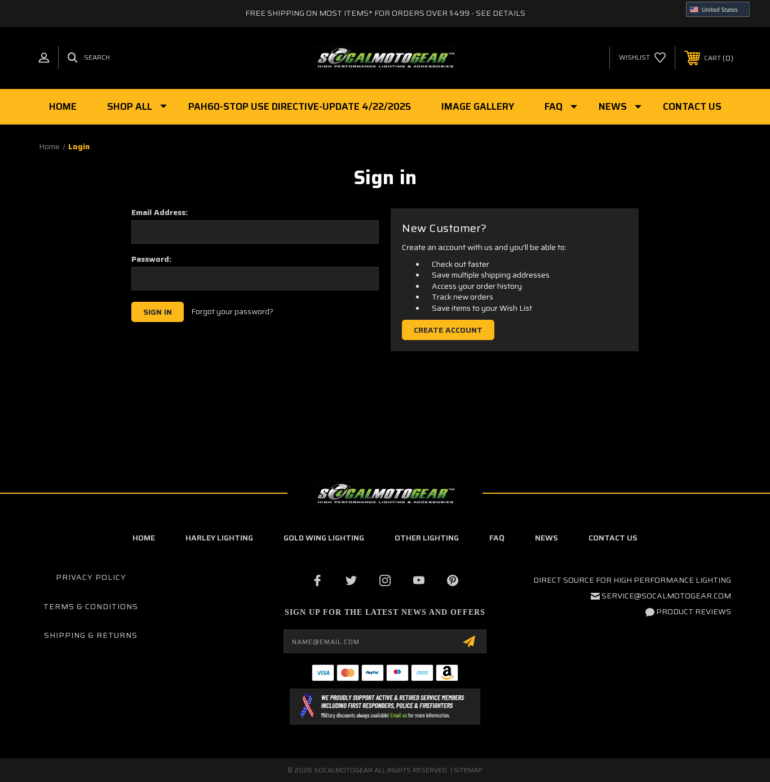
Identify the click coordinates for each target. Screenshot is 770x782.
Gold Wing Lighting (324, 537)
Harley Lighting (219, 537)
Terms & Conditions (90, 606)
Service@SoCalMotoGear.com (666, 595)
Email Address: (159, 212)
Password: (151, 259)
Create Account (448, 330)
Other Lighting (427, 537)
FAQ (554, 106)
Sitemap (468, 770)
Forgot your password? (232, 312)
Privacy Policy (91, 577)
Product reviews (693, 611)
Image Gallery (477, 106)
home (143, 537)
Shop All (129, 106)
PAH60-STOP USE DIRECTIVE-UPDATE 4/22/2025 (299, 106)
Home (63, 106)
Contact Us (692, 106)
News (613, 106)
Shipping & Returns (91, 635)
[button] (384, 707)
